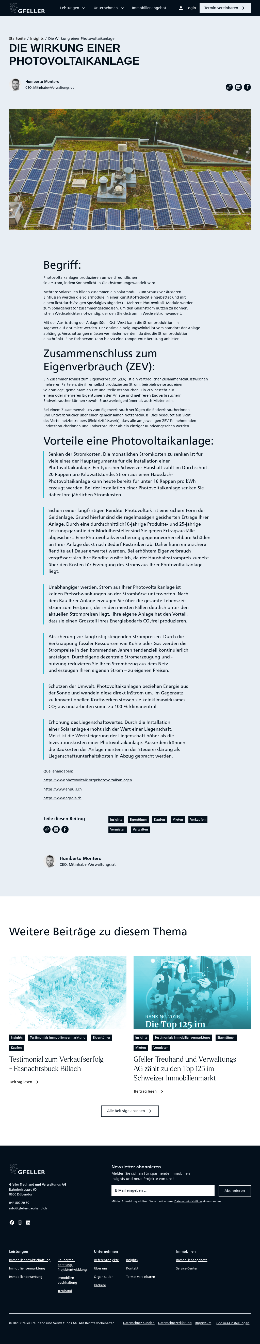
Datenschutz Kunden (139, 1323)
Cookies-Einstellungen (232, 1323)
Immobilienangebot (149, 8)
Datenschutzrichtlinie (188, 1201)
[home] (30, 8)
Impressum (203, 1323)
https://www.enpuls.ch (62, 789)
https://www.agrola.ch (62, 798)
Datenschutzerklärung (175, 1323)
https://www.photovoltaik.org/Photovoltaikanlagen (87, 780)
